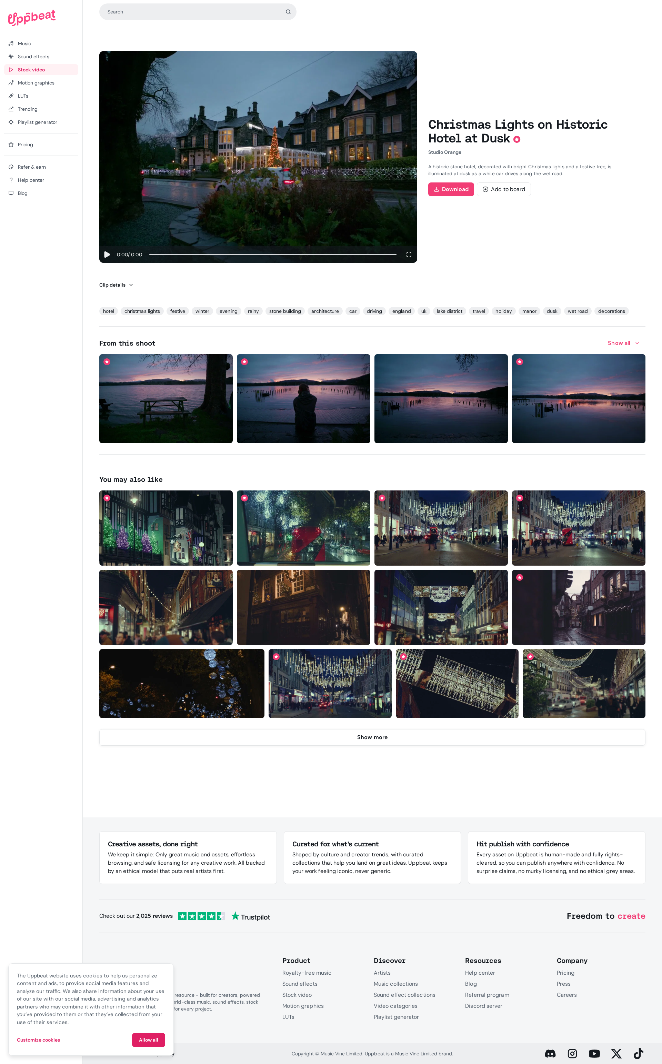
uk (424, 311)
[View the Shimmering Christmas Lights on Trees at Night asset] (182, 683)
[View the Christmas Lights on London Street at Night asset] (441, 528)
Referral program (487, 994)
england (401, 311)
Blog (471, 983)
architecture (325, 311)
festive (177, 311)
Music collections (396, 983)
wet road (578, 311)
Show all (619, 343)
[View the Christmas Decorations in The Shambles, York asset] (578, 607)
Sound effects (300, 983)
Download (455, 189)
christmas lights (142, 311)
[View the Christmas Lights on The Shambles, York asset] (303, 607)
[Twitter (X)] (616, 1053)
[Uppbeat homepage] (41, 18)
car (353, 311)
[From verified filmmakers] (166, 433)
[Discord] (550, 1053)
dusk (552, 311)
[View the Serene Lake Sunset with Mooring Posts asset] (578, 399)
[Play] (106, 254)
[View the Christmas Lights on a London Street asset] (166, 607)
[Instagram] (572, 1053)
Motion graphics (303, 1006)
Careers (567, 994)
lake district (450, 311)
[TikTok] (638, 1053)
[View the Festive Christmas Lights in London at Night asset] (457, 683)
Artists (382, 972)
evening (228, 311)
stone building (285, 311)
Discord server (483, 1006)
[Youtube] (594, 1053)
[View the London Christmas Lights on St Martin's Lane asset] (441, 607)
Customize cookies (38, 1040)
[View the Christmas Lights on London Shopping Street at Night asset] (584, 683)
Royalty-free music (306, 972)
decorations (611, 311)
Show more (372, 737)
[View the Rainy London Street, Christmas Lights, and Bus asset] (303, 528)
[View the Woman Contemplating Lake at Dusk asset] (303, 399)
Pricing (566, 972)
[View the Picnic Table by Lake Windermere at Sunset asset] (166, 399)
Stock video (297, 994)
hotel (108, 311)
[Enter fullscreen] (408, 254)
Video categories (396, 1006)
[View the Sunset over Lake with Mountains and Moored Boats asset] (441, 399)
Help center (480, 972)
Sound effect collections (404, 994)
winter (202, 311)
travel (479, 311)
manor (529, 311)
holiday (503, 311)
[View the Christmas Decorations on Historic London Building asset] (166, 528)
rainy (253, 311)
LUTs (288, 1017)
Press (564, 983)
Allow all (148, 1040)
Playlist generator (396, 1017)
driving (374, 311)
